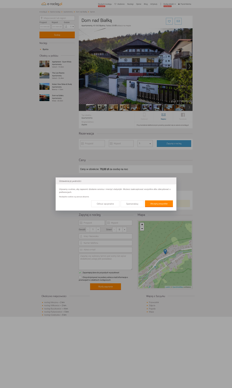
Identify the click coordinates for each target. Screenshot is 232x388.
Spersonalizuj (132, 204)
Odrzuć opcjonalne (105, 204)
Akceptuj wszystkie (159, 204)
